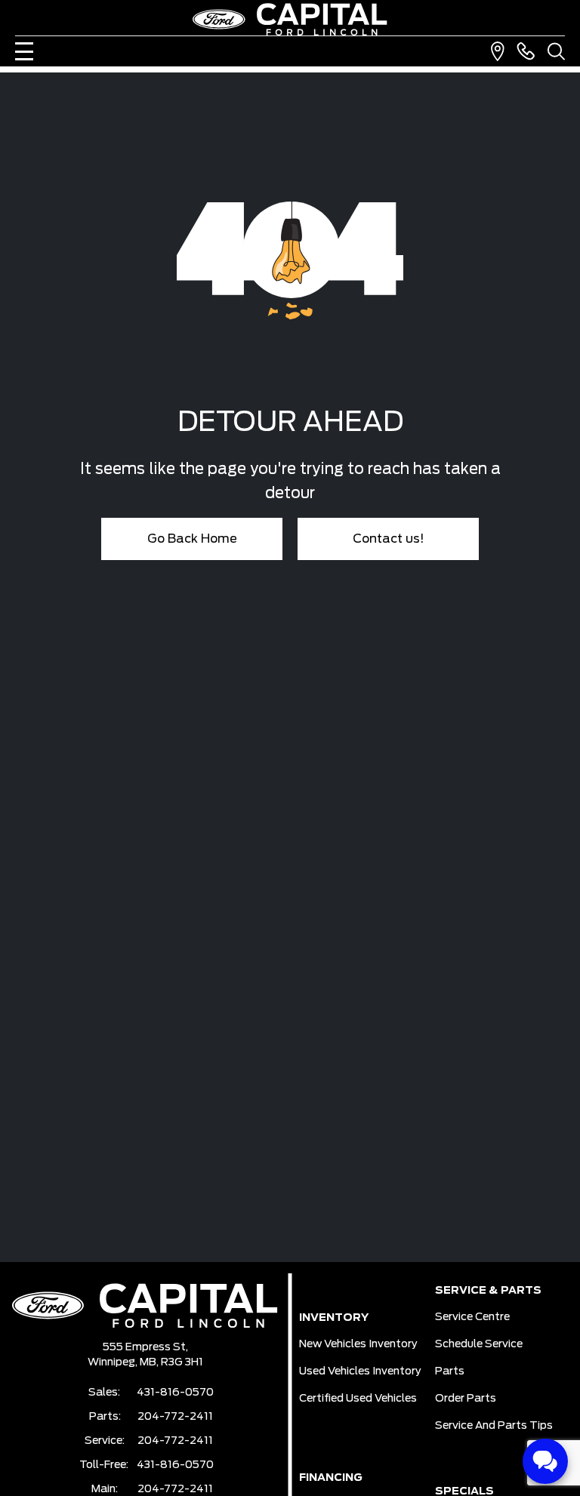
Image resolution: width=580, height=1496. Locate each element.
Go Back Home (192, 539)
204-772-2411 (175, 1416)
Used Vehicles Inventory (360, 1371)
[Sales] (526, 51)
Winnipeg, (114, 1362)
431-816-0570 (175, 1392)
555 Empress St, (145, 1347)
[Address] (497, 51)
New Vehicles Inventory (358, 1344)
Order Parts (465, 1398)
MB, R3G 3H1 (171, 1362)
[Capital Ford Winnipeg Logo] (290, 19)
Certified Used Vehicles (358, 1398)
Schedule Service (479, 1344)
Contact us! (388, 539)
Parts (449, 1371)
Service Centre (472, 1317)
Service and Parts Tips (494, 1426)
